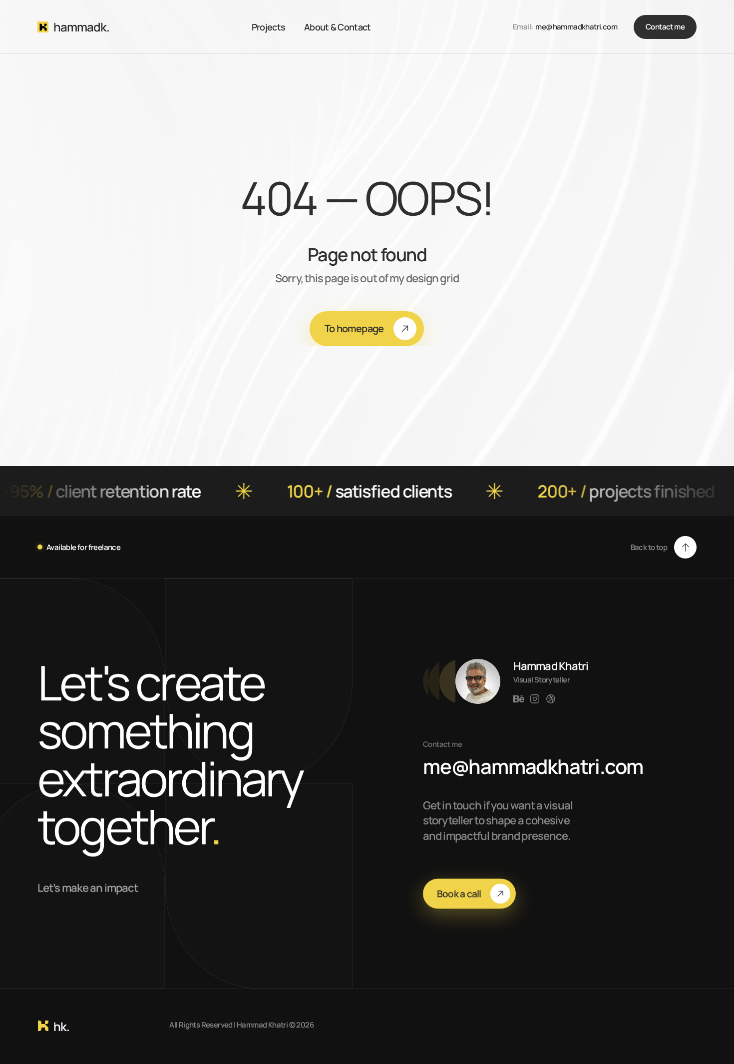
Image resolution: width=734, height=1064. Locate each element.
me (445, 766)
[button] (664, 547)
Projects (268, 27)
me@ (543, 26)
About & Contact (337, 27)
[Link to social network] (518, 698)
